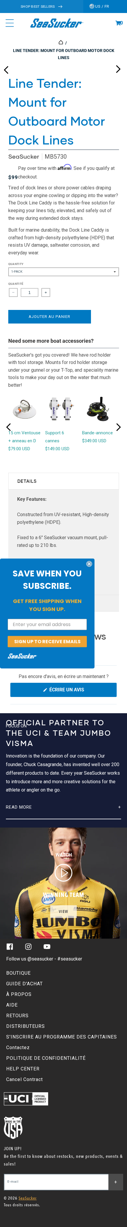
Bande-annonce (97, 432)
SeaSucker (24, 156)
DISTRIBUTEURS (25, 1026)
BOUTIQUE (18, 973)
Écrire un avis (77, 692)
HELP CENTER (23, 1069)
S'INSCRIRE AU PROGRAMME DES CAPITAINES (61, 1037)
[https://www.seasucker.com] (61, 42)
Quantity (16, 264)
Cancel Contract (24, 1079)
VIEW (63, 911)
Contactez (18, 1047)
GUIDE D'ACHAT (24, 984)
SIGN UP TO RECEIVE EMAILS (47, 641)
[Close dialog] (89, 564)
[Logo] (56, 23)
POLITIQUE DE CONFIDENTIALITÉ (46, 1058)
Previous (6, 68)
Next (118, 68)
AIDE (12, 1005)
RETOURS (17, 1015)
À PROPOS (19, 994)
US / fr (101, 6)
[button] (118, 23)
